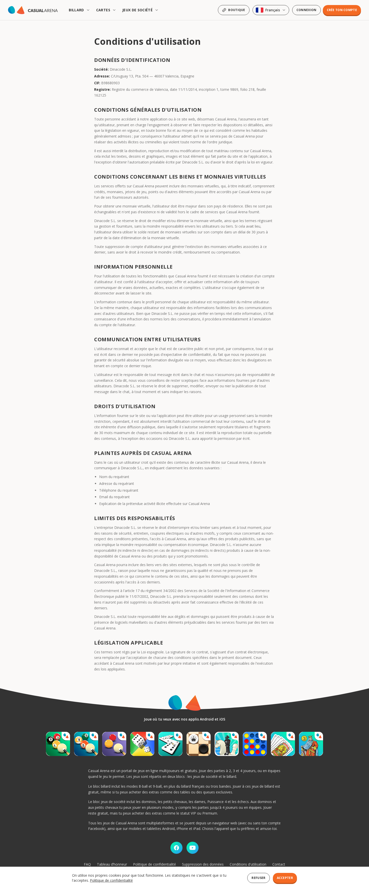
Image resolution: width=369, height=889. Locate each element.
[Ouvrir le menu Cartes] (114, 10)
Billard (76, 10)
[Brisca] (283, 744)
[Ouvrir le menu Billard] (88, 10)
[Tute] (311, 744)
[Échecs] (227, 744)
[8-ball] (58, 744)
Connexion (306, 10)
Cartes (103, 10)
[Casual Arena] (33, 10)
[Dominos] (170, 744)
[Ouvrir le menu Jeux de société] (157, 10)
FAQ (87, 864)
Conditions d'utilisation (248, 864)
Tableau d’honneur (112, 864)
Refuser (258, 878)
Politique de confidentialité (154, 864)
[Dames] (199, 744)
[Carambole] (114, 744)
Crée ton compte (342, 10)
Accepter (285, 878)
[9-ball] (86, 744)
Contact (278, 864)
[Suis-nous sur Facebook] (176, 848)
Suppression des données (203, 864)
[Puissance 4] (255, 744)
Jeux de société (137, 10)
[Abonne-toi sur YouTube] (193, 848)
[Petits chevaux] (142, 744)
